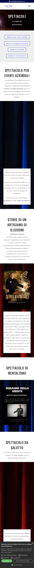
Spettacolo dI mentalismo (17, 56)
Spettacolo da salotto (17, 50)
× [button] (32, 543)
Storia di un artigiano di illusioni (17, 43)
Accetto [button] (6, 561)
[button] (17, 565)
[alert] (17, 555)
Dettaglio (9, 552)
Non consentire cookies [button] (23, 561)
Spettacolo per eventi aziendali (17, 37)
